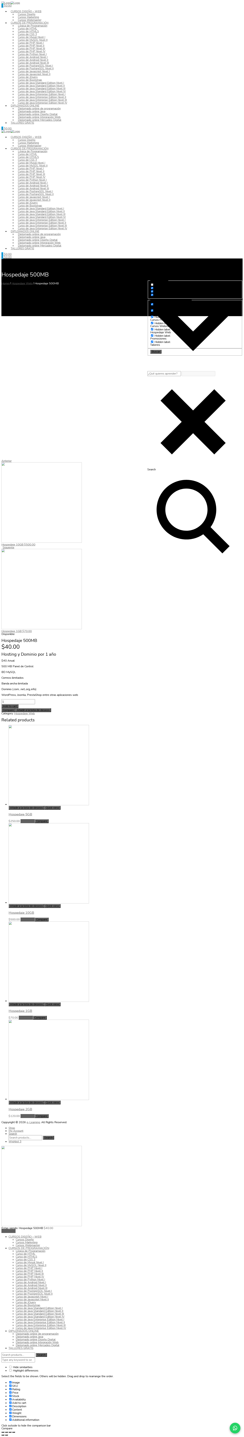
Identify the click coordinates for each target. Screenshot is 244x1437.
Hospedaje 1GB (20, 1011)
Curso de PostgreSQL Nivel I (34, 1291)
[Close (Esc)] (2, 1432)
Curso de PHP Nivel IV (30, 1277)
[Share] (6, 1432)
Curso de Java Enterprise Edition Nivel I (40, 1320)
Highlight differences (25, 1371)
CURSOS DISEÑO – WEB (25, 1237)
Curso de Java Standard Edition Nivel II (39, 1311)
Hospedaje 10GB (21, 912)
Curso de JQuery (26, 1302)
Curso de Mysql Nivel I (30, 1262)
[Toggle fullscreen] (10, 1432)
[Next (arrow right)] (6, 1435)
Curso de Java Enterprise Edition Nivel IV (42, 103)
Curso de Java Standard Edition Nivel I (39, 1308)
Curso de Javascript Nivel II (32, 1300)
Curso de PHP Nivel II (29, 1271)
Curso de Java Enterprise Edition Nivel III (41, 1325)
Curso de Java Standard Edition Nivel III (40, 1314)
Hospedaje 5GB (20, 814)
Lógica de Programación (30, 1251)
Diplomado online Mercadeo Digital (39, 120)
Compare (8, 710)
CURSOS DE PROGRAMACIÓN (29, 1248)
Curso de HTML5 (26, 1257)
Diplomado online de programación (37, 1334)
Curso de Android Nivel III (31, 1288)
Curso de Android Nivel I (31, 1282)
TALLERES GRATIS (22, 123)
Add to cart (10, 706)
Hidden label (162, 285)
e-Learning (33, 1122)
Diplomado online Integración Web (37, 1342)
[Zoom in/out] (13, 1432)
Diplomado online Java (29, 1337)
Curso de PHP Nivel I (29, 1268)
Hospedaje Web (21, 283)
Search (48, 1138)
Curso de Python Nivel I (30, 1280)
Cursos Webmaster (28, 1245)
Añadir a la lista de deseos (33, 710)
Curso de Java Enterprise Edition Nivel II (40, 1322)
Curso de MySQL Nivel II (31, 1265)
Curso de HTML (25, 1254)
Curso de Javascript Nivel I (32, 1297)
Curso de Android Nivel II (31, 1285)
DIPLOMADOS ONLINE (24, 1331)
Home (5, 283)
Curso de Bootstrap (28, 1305)
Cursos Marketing (27, 1242)
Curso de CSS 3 (25, 1260)
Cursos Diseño (25, 1240)
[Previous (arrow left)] (2, 1435)
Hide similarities (22, 1367)
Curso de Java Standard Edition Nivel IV (40, 1317)
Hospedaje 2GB (20, 1109)
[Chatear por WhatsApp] (235, 1428)
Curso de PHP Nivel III (30, 1274)
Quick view (52, 808)
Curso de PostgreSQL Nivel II (34, 1294)
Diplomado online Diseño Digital (36, 1339)
